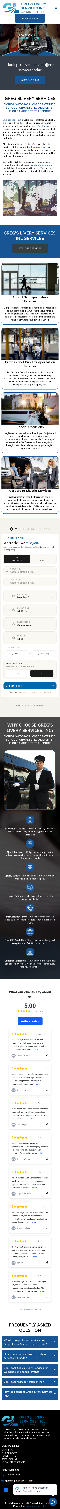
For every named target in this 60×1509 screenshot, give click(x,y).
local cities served (13, 1462)
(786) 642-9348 (12, 1474)
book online (9, 1459)
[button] (55, 8)
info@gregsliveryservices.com (19, 1480)
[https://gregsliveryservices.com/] (25, 8)
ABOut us (7, 1450)
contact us (8, 1456)
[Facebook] (5, 1489)
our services (9, 1453)
